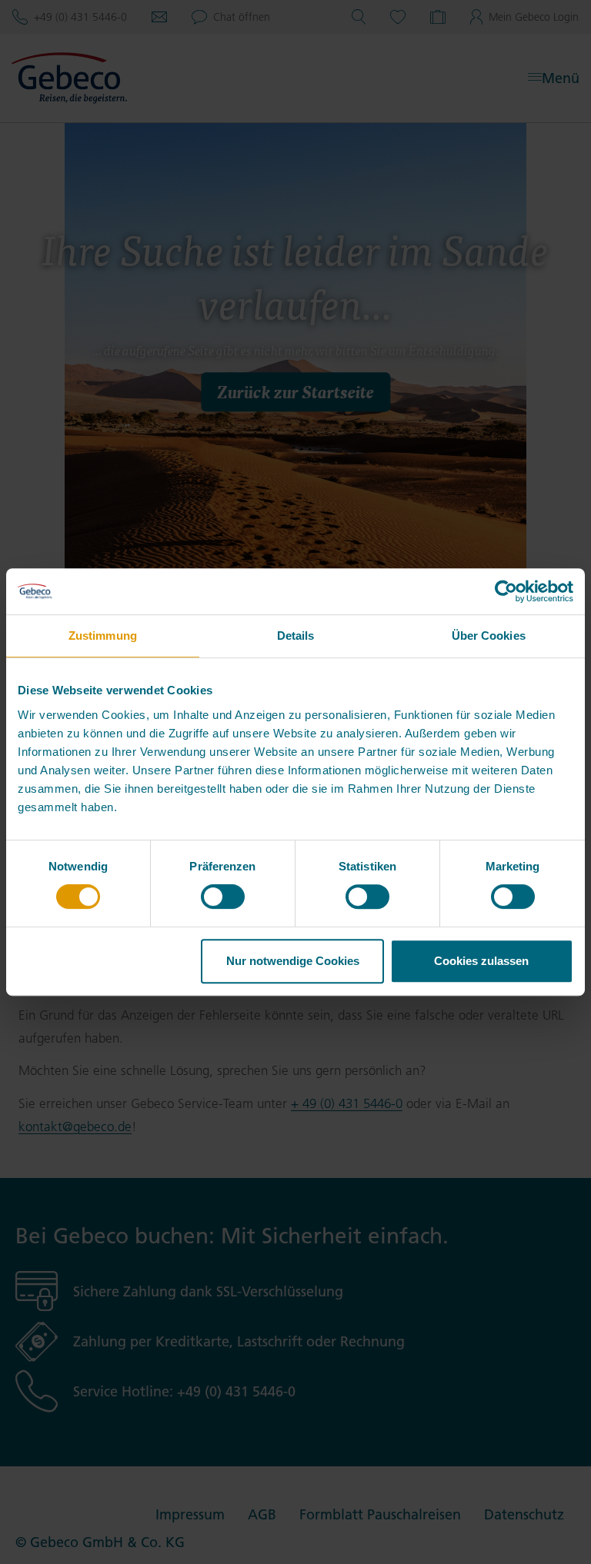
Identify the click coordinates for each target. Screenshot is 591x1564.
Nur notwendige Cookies (292, 960)
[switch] (223, 896)
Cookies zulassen (481, 960)
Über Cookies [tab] (489, 635)
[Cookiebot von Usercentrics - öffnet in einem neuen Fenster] (506, 591)
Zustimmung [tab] (102, 635)
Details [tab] (296, 635)
